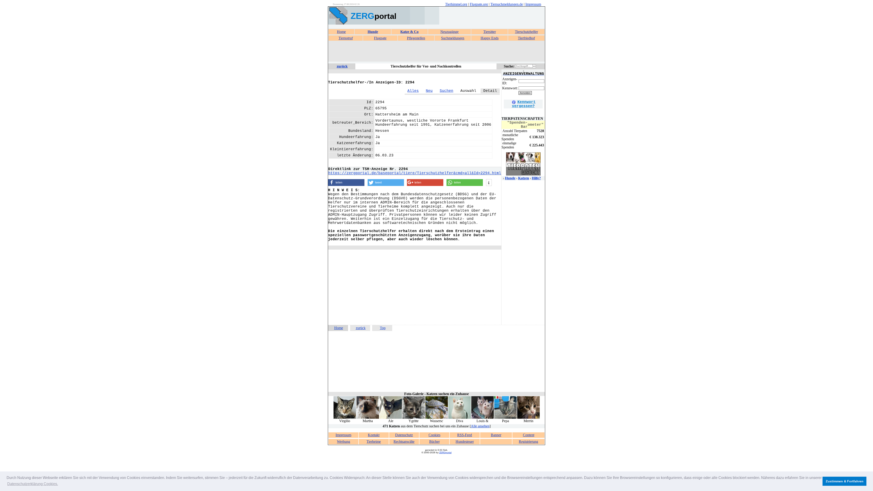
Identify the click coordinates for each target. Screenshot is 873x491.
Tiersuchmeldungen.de (506, 4)
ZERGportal (445, 452)
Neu (429, 91)
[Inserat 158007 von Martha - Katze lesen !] (367, 418)
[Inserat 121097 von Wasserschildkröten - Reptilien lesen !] (436, 418)
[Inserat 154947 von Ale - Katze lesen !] (390, 418)
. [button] (32, 484)
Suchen (446, 91)
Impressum (533, 4)
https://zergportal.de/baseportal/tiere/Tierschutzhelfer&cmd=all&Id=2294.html (414, 173)
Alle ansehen (480, 426)
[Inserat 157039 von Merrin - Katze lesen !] (528, 418)
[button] (346, 182)
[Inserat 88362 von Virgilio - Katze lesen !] (344, 418)
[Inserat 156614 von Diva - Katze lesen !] (459, 418)
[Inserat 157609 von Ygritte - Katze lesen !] (413, 418)
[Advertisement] (436, 51)
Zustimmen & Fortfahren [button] (844, 481)
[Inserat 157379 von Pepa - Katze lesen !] (505, 418)
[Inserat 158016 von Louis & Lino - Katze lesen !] (482, 418)
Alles (413, 91)
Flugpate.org (479, 4)
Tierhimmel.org (456, 4)
